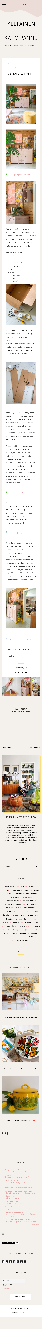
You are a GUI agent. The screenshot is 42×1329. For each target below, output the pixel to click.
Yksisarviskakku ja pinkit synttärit (17, 1177)
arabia (20, 904)
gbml (27, 1313)
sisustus (28, 67)
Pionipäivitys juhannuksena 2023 (17, 1209)
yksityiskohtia (22, 940)
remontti (24, 926)
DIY (15, 67)
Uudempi (7, 747)
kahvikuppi (9, 911)
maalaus (29, 922)
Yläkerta (9, 904)
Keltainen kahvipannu (18, 1309)
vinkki (8, 69)
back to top (20, 1297)
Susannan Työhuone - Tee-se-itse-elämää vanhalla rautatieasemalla (20, 1192)
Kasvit (28, 890)
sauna (23, 930)
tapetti (14, 933)
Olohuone (21, 67)
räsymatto (12, 930)
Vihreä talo (9, 1196)
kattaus (34, 911)
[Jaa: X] (19, 672)
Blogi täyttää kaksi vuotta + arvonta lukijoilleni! (21, 1069)
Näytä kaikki (36, 1224)
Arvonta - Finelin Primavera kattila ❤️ (21, 1120)
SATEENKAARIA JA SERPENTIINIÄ (18, 1219)
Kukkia (20, 894)
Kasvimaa (18, 890)
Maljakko (14, 897)
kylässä (7, 922)
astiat (10, 908)
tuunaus (24, 933)
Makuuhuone (32, 894)
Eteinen (33, 886)
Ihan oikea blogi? (12, 1201)
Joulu (7, 890)
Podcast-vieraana (12, 1198)
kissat (10, 919)
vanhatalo (8, 937)
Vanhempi (34, 747)
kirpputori (33, 915)
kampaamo (22, 911)
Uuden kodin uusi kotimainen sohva (18, 1188)
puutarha (12, 926)
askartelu (9, 67)
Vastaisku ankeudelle (14, 1212)
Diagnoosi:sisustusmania (15, 1170)
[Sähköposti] (26, 672)
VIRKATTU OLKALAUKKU (14, 1203)
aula (18, 908)
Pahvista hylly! (21, 74)
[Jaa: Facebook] (15, 672)
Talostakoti (9, 1207)
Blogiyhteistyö (12, 886)
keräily (7, 915)
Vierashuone (29, 901)
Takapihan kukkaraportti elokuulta (18, 1172)
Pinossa (8, 1175)
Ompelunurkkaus (13, 901)
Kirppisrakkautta (12, 1180)
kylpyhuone (30, 919)
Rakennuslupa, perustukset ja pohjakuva (20, 1222)
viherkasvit (20, 937)
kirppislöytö (19, 915)
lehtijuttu (18, 922)
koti (19, 919)
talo (5, 933)
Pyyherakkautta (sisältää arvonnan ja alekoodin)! (21, 1017)
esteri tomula (29, 908)
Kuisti (10, 894)
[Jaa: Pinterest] (23, 672)
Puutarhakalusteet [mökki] (15, 1183)
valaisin (35, 933)
